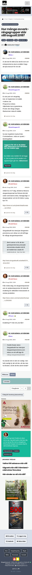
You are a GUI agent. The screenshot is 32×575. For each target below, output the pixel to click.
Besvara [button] (5, 374)
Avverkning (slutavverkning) (19, 19)
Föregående (15, 388)
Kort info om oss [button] (8, 454)
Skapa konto (7, 165)
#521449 (27, 339)
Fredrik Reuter (13, 184)
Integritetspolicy (15, 551)
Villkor (7, 554)
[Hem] (2, 19)
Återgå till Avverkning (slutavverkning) (13, 394)
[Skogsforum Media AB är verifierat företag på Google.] (30, 562)
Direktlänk (7, 381)
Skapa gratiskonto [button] (8, 451)
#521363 (27, 227)
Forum (6, 19)
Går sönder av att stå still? (14, 474)
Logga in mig (22, 536)
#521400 (27, 282)
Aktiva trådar (22, 541)
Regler (24, 551)
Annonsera (15, 554)
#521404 (27, 319)
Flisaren (11, 316)
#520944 (27, 93)
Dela (13, 374)
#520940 (27, 58)
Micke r (11, 55)
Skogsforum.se (5, 562)
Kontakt (24, 554)
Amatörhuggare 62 (14, 89)
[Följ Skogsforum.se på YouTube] (14, 559)
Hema (10, 336)
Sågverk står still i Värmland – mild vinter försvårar (16, 468)
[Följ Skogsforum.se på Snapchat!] (17, 559)
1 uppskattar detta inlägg (10, 116)
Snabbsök (16, 451)
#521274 (27, 187)
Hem (6, 551)
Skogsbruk (11, 19)
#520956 (27, 130)
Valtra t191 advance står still (15, 463)
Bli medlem (10, 536)
